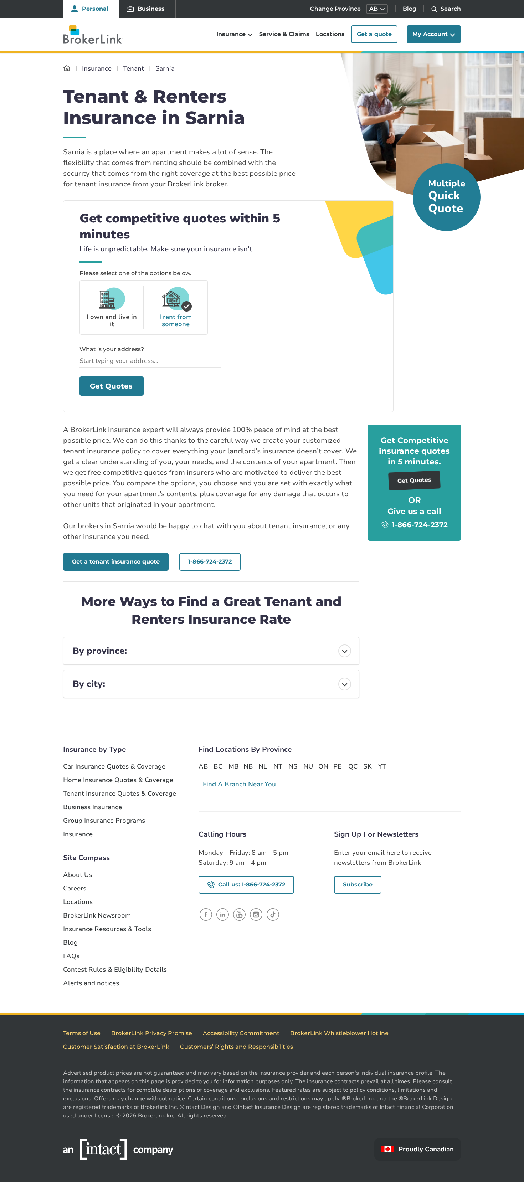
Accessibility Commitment (241, 1033)
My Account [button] (430, 34)
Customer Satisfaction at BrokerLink (116, 1046)
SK (367, 766)
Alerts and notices (91, 983)
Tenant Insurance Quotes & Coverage (119, 794)
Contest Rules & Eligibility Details (115, 970)
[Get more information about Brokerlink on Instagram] (256, 914)
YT (382, 766)
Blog (409, 8)
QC (353, 766)
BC (218, 766)
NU (308, 766)
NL (262, 766)
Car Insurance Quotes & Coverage (114, 766)
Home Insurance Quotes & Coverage (118, 780)
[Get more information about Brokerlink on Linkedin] (222, 914)
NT (277, 766)
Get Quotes (111, 386)
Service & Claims (284, 34)
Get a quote (374, 34)
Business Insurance (92, 807)
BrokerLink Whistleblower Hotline (339, 1033)
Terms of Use (82, 1033)
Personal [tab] (95, 8)
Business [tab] (151, 8)
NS (293, 766)
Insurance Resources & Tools (107, 929)
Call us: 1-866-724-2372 (251, 884)
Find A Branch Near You (239, 784)
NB (248, 766)
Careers (74, 888)
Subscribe (358, 884)
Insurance (78, 834)
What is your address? (111, 349)
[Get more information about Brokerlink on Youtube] (239, 914)
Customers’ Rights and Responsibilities (236, 1046)
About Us (77, 875)
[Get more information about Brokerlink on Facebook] (206, 914)
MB (233, 766)
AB (203, 766)
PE (337, 766)
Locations (330, 34)
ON (323, 766)
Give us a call (414, 511)
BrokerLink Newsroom (97, 915)
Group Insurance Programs (104, 821)
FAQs (71, 956)
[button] (377, 9)
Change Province (335, 8)
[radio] (111, 307)
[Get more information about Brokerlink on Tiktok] (273, 914)
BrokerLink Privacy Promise (151, 1033)
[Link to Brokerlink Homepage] (67, 68)
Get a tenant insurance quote (116, 561)
